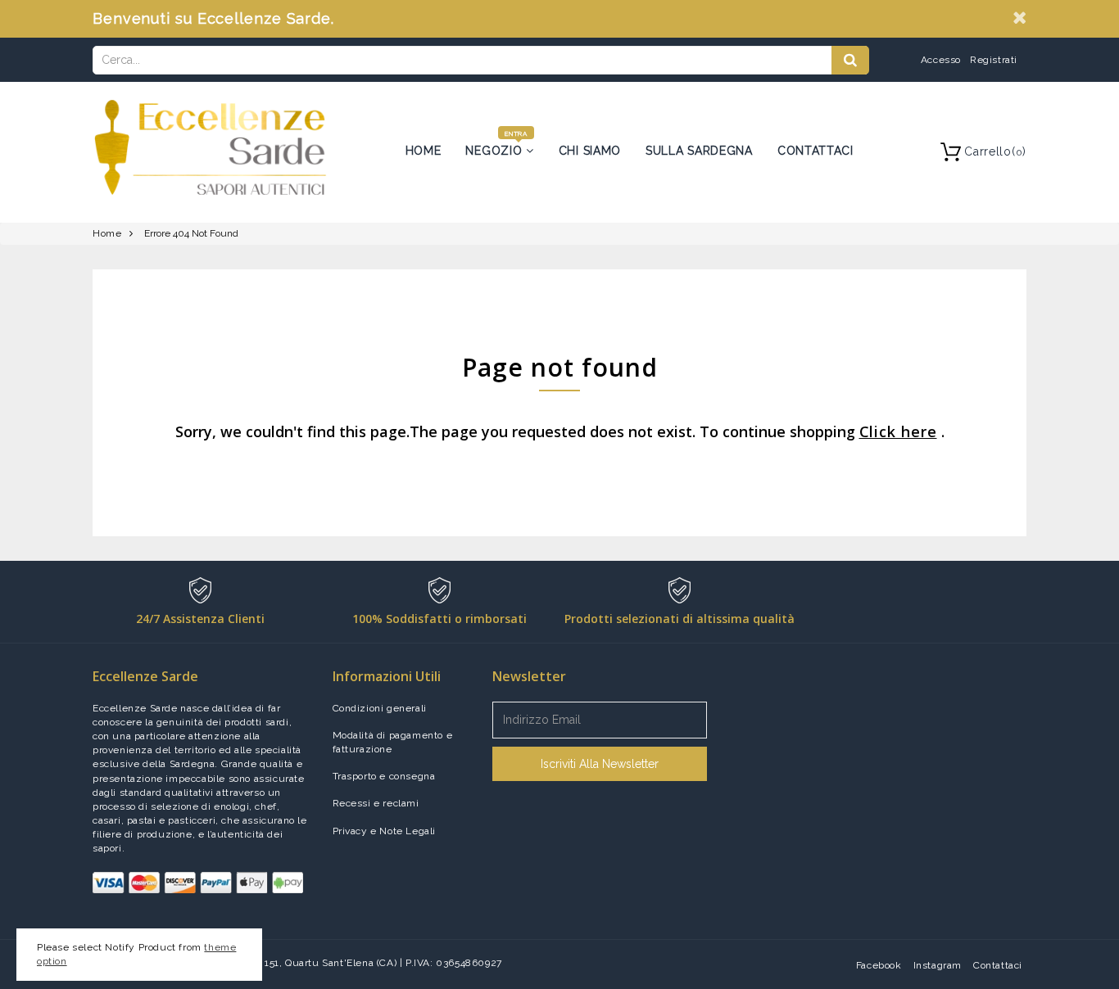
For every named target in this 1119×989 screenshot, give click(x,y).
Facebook (879, 965)
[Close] (1019, 17)
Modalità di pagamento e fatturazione (393, 742)
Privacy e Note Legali (385, 831)
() (995, 151)
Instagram (937, 965)
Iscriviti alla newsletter (600, 763)
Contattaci (815, 150)
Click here (898, 431)
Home (423, 150)
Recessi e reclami (376, 803)
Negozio (495, 150)
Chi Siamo (590, 150)
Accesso (941, 59)
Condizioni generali (380, 708)
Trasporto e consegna (384, 776)
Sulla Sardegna (699, 150)
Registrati (993, 59)
